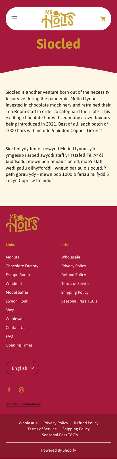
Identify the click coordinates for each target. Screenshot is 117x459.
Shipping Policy (75, 292)
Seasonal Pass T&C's (79, 301)
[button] (14, 18)
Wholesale (15, 318)
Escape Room (18, 274)
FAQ (9, 336)
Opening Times (19, 345)
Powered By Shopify (58, 450)
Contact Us (15, 327)
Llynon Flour (17, 301)
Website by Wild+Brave (23, 404)
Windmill (14, 283)
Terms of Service (76, 283)
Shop (10, 310)
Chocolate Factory (22, 266)
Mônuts (12, 257)
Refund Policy (73, 274)
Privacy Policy (73, 266)
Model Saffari (18, 292)
